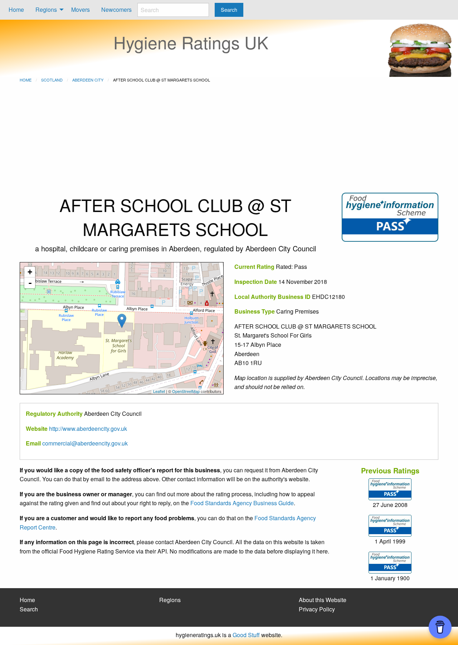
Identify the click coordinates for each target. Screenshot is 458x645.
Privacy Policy (317, 609)
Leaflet (159, 391)
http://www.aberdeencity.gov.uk (88, 428)
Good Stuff (246, 635)
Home (16, 9)
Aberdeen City (87, 80)
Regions (46, 9)
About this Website (322, 600)
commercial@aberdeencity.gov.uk (85, 443)
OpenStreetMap (186, 391)
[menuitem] (16, 10)
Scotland (52, 80)
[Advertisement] (229, 139)
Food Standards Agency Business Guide (242, 503)
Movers (80, 9)
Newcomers (116, 9)
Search (29, 609)
